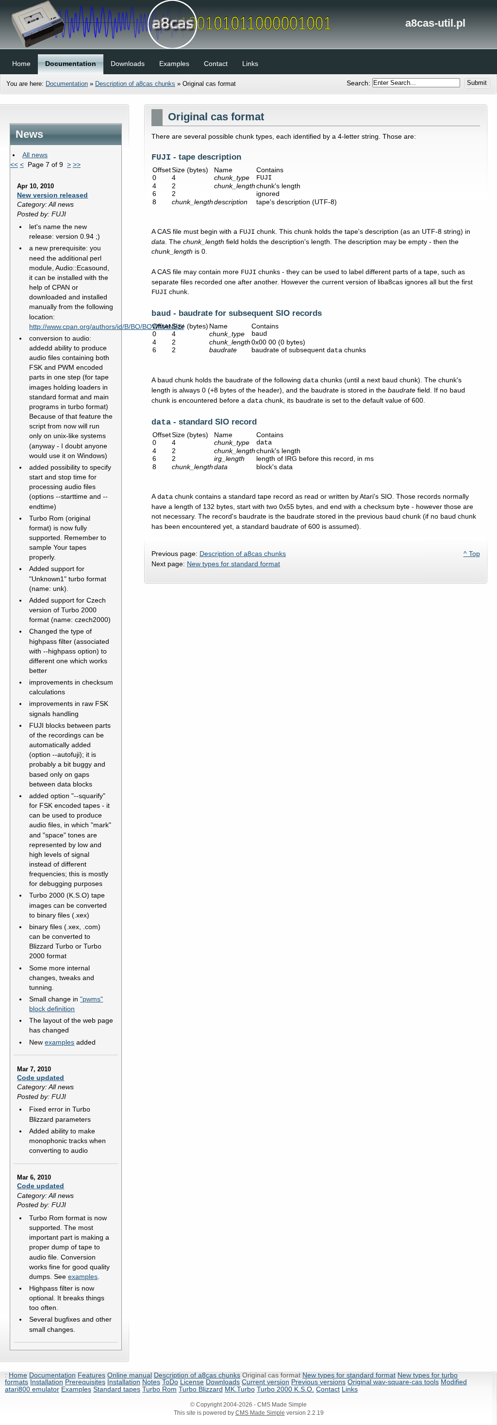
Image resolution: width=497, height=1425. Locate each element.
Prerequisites (85, 1382)
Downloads (223, 1382)
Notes (151, 1382)
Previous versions (318, 1382)
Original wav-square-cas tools (393, 1382)
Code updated (40, 1077)
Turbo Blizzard (201, 1389)
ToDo (170, 1382)
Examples (76, 1389)
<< (14, 164)
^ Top (472, 553)
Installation (46, 1382)
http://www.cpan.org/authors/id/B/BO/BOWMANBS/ (106, 326)
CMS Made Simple (260, 1413)
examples (59, 1042)
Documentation (67, 83)
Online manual (129, 1375)
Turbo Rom (159, 1389)
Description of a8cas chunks (135, 83)
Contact (328, 1389)
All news (35, 155)
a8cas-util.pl (248, 24)
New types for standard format (233, 564)
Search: (359, 82)
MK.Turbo (240, 1389)
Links (350, 1389)
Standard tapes (116, 1389)
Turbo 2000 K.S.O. (285, 1389)
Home (18, 1375)
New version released (52, 195)
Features (91, 1375)
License (192, 1382)
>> (77, 164)
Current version (265, 1382)
